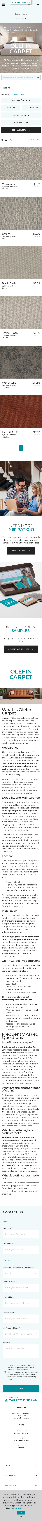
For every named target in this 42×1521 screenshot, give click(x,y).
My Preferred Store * (11, 1328)
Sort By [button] (31, 140)
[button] (29, 4)
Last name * (7, 1243)
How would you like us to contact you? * (19, 1267)
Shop (7, 1465)
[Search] (38, 77)
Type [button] (9, 108)
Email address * (9, 1297)
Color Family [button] (19, 115)
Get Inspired (11, 1475)
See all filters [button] (19, 130)
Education (10, 1486)
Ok (21, 1512)
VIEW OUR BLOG (19, 551)
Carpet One (6, 27)
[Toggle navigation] (3, 4)
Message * (7, 1342)
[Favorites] (33, 4)
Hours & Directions (21, 1418)
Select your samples (18, 649)
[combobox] (18, 77)
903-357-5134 (21, 18)
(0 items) (38, 4)
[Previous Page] (16, 448)
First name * (8, 1228)
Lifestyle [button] (29, 108)
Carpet (28, 27)
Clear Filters (18, 94)
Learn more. (16, 1508)
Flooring (18, 27)
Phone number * (9, 1282)
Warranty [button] (19, 123)
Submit (21, 1389)
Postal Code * (8, 1312)
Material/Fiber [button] (19, 100)
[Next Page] (26, 448)
